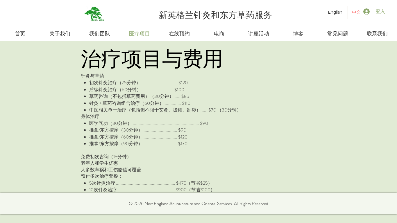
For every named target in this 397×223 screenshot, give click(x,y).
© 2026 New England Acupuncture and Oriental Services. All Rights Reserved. (199, 203)
